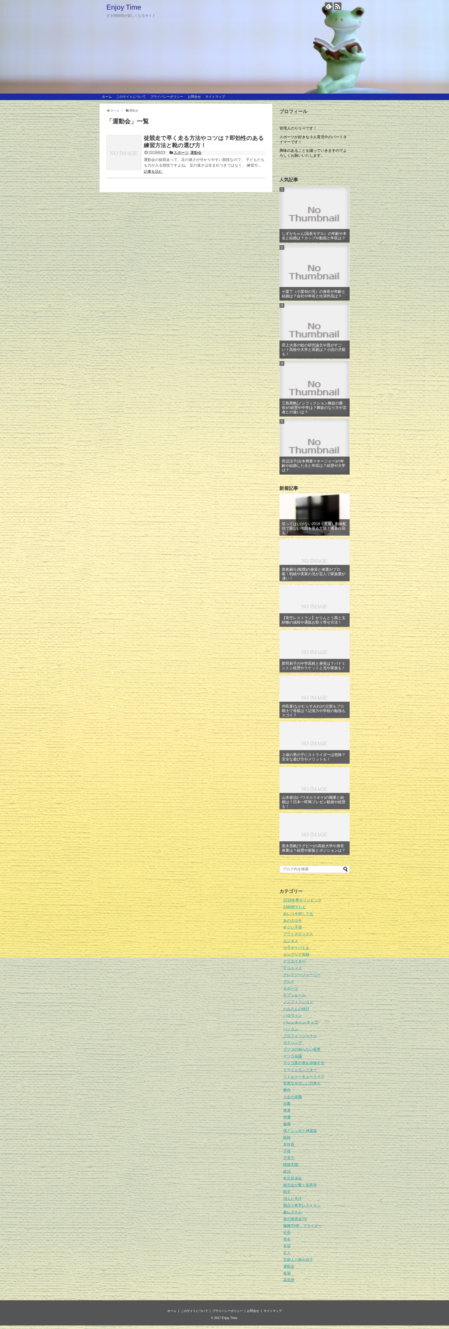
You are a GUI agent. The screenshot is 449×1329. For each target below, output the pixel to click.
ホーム (107, 96)
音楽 (287, 1273)
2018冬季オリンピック (302, 900)
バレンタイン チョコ (300, 1022)
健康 (287, 1124)
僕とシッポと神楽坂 (300, 1131)
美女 (287, 1239)
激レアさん (292, 1212)
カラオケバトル (296, 948)
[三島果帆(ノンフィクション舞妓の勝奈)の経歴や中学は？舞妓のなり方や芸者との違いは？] (314, 388)
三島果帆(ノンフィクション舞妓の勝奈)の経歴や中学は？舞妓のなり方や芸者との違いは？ (314, 407)
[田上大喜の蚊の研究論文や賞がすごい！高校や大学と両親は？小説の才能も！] (314, 330)
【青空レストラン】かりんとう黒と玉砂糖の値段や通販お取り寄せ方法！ (313, 620)
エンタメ (290, 941)
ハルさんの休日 (296, 1009)
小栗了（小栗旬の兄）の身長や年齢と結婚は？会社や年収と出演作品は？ (313, 294)
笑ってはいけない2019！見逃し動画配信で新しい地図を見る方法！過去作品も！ (314, 528)
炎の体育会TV (295, 1219)
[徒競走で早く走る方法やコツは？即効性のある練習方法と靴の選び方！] (123, 152)
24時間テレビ (294, 907)
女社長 (288, 1144)
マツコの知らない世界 (302, 1049)
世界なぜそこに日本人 (302, 1083)
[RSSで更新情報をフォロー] (337, 6)
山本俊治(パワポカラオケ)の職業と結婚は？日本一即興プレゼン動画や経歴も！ (313, 801)
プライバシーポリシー (166, 96)
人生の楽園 (292, 1097)
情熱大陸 (290, 1165)
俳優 (287, 1117)
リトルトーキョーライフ (303, 1076)
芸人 (287, 1253)
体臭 (287, 1110)
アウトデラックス (298, 934)
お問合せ (194, 96)
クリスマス (292, 968)
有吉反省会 (292, 1178)
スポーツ (181, 153)
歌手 (287, 1192)
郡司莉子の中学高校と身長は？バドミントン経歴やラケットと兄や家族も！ (313, 665)
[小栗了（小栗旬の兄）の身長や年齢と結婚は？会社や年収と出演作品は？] (314, 272)
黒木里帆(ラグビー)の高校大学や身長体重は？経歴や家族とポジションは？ (313, 848)
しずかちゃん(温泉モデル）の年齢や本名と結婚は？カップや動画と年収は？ (314, 236)
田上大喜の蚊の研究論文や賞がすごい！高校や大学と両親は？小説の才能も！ (313, 349)
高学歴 (288, 1280)
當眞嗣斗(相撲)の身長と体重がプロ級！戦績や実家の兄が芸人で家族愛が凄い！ (313, 573)
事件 (287, 1090)
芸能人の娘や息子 (298, 1260)
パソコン (290, 1029)
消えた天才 (292, 1199)
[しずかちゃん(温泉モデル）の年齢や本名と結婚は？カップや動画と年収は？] (314, 214)
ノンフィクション (298, 1002)
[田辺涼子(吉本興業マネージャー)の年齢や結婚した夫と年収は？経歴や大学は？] (314, 446)
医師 (287, 1138)
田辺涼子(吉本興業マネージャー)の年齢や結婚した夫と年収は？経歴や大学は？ (313, 465)
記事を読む (153, 172)
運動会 (196, 153)
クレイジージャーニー (302, 975)
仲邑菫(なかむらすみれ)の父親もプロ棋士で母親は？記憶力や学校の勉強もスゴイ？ (313, 710)
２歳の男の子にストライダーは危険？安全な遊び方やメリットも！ (313, 757)
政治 (287, 1171)
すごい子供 (292, 927)
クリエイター (294, 961)
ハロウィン (292, 1015)
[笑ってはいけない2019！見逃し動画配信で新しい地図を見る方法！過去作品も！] (314, 515)
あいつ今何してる (298, 914)
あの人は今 (292, 920)
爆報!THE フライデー (302, 1226)
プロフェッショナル (300, 1036)
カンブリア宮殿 (296, 954)
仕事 (287, 1104)
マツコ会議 (292, 1056)
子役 (287, 1151)
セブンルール (294, 995)
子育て (288, 1158)
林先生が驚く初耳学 (300, 1185)
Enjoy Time (123, 7)
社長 (287, 1233)
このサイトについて (131, 96)
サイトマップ (215, 96)
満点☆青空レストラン (302, 1205)
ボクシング (292, 1043)
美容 (287, 1246)
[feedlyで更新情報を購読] (329, 6)
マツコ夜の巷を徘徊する (303, 1063)
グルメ (288, 982)
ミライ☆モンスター (300, 1070)
